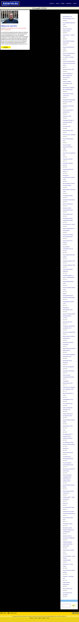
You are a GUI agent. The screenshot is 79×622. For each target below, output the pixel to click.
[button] (54, 3)
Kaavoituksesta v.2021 (68, 426)
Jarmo (35, 618)
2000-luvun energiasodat (68, 366)
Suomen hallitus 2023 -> (68, 214)
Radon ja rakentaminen (68, 204)
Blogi (8, 28)
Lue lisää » (5, 47)
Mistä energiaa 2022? (67, 322)
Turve (64, 430)
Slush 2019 (65, 503)
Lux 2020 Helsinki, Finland (68, 507)
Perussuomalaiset (22, 28)
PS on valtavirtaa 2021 (68, 403)
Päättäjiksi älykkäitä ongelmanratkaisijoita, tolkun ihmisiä (68, 544)
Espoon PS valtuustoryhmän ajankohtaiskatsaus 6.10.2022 (69, 315)
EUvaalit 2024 (7, 29)
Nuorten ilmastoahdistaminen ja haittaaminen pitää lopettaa (69, 295)
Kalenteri (44, 618)
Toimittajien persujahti (68, 195)
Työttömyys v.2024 (67, 116)
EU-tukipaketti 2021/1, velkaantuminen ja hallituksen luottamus (68, 436)
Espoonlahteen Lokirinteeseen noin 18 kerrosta (68, 248)
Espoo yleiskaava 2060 (68, 130)
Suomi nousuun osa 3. (67, 588)
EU (16, 28)
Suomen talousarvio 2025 (68, 69)
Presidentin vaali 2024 (68, 159)
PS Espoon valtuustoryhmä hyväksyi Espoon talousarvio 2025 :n (69, 63)
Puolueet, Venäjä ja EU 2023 (69, 265)
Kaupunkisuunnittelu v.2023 (69, 261)
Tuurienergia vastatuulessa (69, 199)
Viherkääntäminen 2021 (68, 399)
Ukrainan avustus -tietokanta (69, 134)
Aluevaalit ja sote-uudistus (68, 371)
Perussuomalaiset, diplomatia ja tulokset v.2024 (67, 146)
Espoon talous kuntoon (68, 452)
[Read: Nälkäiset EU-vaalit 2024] (9, 16)
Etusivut (31, 618)
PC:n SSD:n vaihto (67, 126)
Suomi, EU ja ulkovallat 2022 (69, 332)
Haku (73, 605)
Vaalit (2, 29)
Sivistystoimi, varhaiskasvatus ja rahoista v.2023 (69, 177)
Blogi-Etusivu (13, 28)
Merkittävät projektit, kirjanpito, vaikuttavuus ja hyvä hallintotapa (68, 529)
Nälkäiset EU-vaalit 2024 (9, 26)
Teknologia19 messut (67, 523)
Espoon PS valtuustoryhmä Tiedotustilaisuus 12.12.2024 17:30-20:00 (69, 55)
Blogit (39, 618)
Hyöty (48, 618)
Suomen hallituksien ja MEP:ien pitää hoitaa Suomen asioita (68, 75)
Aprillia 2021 (65, 448)
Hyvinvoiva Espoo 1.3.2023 (69, 224)
